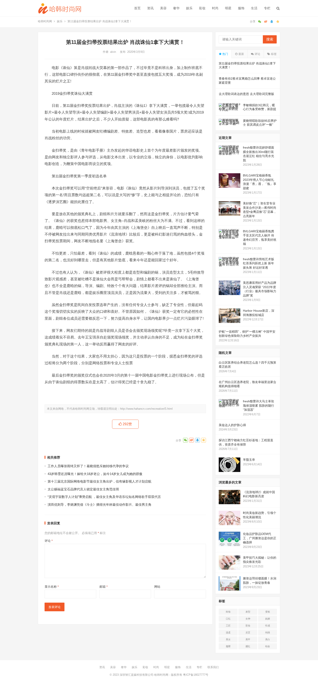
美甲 (248, 639)
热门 (225, 54)
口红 (228, 618)
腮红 (248, 646)
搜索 (269, 39)
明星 (228, 8)
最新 (241, 54)
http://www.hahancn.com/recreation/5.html (146, 408)
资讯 (150, 8)
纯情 (267, 632)
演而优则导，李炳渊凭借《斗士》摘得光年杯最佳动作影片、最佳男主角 (99, 504)
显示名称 (52, 586)
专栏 (267, 8)
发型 (248, 611)
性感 (267, 625)
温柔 (228, 632)
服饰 (241, 8)
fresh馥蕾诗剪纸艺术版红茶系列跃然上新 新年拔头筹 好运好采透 (258, 263)
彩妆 (202, 8)
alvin (113, 51)
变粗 (267, 611)
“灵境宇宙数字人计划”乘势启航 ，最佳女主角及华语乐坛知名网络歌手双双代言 (104, 497)
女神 (248, 618)
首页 (137, 8)
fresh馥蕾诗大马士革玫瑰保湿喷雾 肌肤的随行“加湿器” (258, 405)
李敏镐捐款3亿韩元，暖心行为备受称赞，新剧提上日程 (259, 109)
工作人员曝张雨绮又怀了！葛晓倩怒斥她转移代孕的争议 (88, 466)
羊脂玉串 (249, 459)
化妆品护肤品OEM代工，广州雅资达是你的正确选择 (259, 538)
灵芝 (248, 632)
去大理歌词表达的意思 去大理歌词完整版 (246, 94)
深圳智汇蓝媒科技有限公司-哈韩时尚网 (144, 674)
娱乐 (189, 8)
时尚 (215, 8)
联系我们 (213, 667)
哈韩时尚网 (45, 21)
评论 (49, 540)
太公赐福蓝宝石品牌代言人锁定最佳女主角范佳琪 (83, 489)
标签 (273, 54)
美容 (163, 8)
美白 (267, 639)
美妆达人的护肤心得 (232, 425)
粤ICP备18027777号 (195, 674)
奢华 (176, 8)
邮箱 (104, 586)
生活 (254, 8)
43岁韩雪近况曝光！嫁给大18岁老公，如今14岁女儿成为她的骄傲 (95, 474)
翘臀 (228, 646)
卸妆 (228, 611)
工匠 (228, 625)
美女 (228, 639)
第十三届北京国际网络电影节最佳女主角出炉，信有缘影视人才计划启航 (99, 481)
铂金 (267, 646)
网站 (157, 586)
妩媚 (267, 618)
